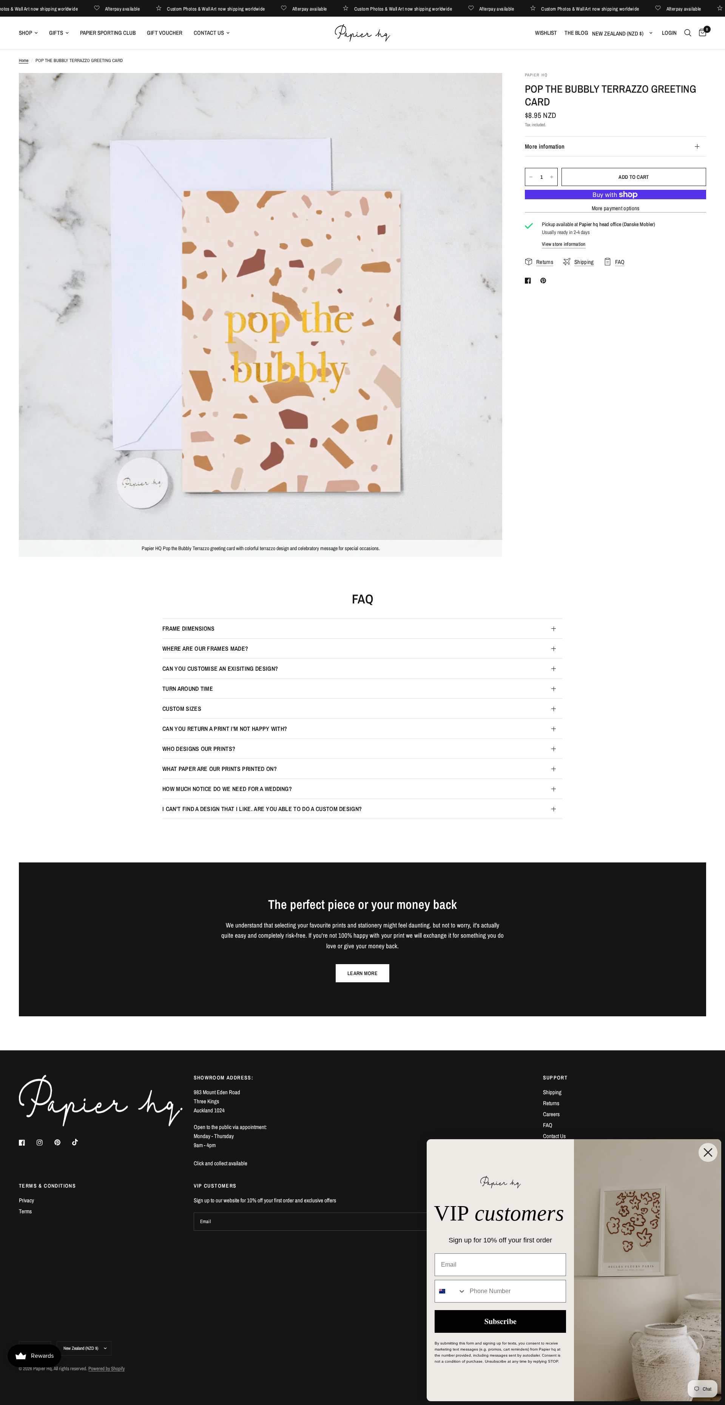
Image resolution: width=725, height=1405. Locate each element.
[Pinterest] (62, 1142)
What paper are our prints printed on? (219, 769)
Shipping (552, 1092)
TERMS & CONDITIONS (47, 1185)
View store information (564, 244)
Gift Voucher (164, 33)
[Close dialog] (708, 1152)
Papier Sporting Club (108, 33)
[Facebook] (27, 1142)
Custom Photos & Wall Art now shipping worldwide (236, 8)
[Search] (687, 33)
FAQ (547, 1125)
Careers (551, 1114)
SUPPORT (555, 1077)
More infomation (545, 146)
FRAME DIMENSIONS (188, 628)
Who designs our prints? (198, 748)
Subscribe (500, 1321)
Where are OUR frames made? (205, 648)
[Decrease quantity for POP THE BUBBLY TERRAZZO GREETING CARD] (531, 177)
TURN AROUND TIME (187, 688)
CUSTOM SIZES (181, 708)
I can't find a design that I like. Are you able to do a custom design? (262, 809)
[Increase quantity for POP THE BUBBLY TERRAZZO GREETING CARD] (551, 177)
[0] (700, 33)
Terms (25, 1211)
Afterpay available (143, 8)
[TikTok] (80, 1142)
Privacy (26, 1200)
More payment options (616, 208)
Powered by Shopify (106, 1368)
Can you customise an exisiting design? (220, 668)
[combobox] (450, 1291)
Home (23, 60)
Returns (551, 1103)
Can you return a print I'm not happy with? (224, 728)
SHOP (25, 33)
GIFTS (56, 33)
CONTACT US (209, 33)
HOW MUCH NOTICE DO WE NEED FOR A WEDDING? (227, 789)
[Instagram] (45, 1142)
